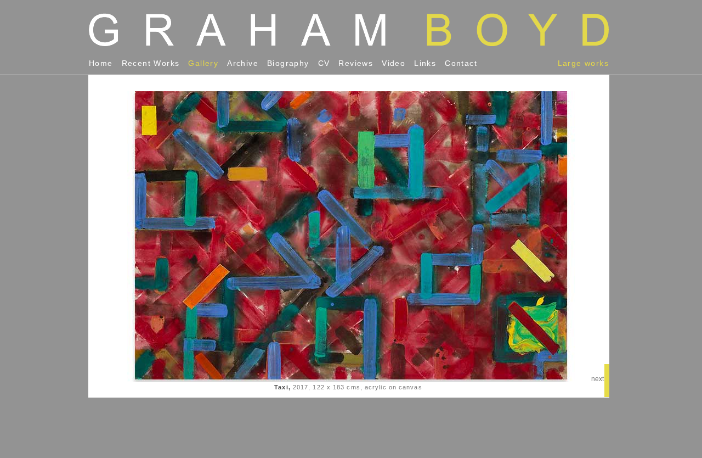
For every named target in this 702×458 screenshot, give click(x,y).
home (101, 63)
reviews (355, 63)
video (393, 63)
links (425, 63)
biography (288, 63)
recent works (151, 63)
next (597, 379)
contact (461, 63)
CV (324, 63)
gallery (203, 63)
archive (242, 63)
